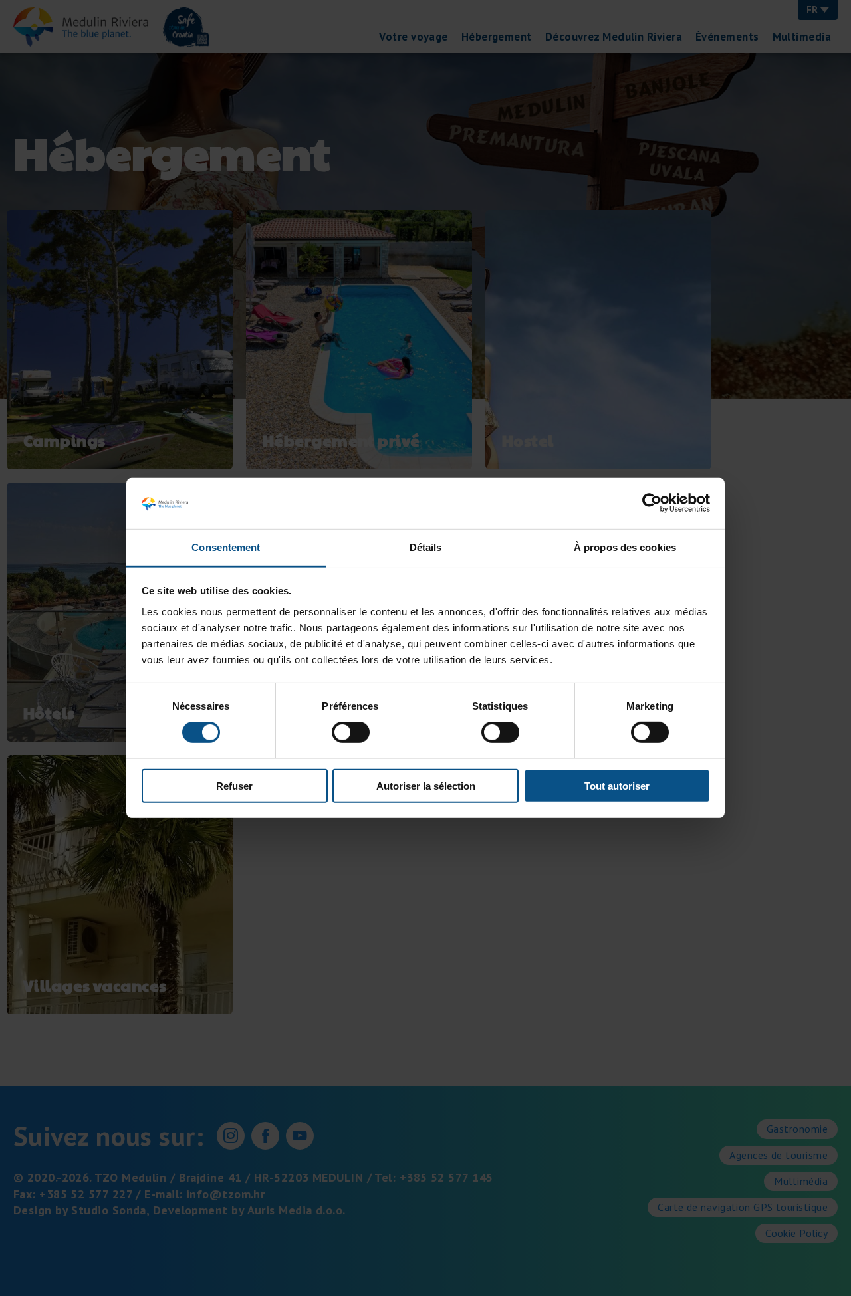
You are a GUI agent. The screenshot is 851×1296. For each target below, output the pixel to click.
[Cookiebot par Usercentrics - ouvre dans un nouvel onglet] (652, 503)
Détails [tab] (426, 547)
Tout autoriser (617, 785)
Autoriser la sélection (425, 785)
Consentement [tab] (225, 547)
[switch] (351, 732)
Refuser (234, 785)
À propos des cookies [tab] (625, 547)
